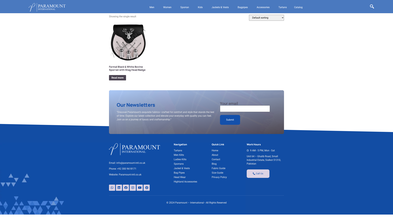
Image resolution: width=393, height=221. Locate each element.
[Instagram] (133, 188)
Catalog (298, 7)
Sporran (184, 7)
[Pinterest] (147, 188)
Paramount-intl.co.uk (130, 174)
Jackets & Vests (220, 7)
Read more (117, 77)
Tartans (282, 7)
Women (167, 7)
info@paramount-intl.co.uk (130, 162)
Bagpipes (243, 7)
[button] (152, 7)
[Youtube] (140, 188)
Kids (200, 7)
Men (152, 7)
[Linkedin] (119, 188)
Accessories (263, 7)
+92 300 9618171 (126, 168)
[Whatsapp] (112, 188)
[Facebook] (126, 188)
